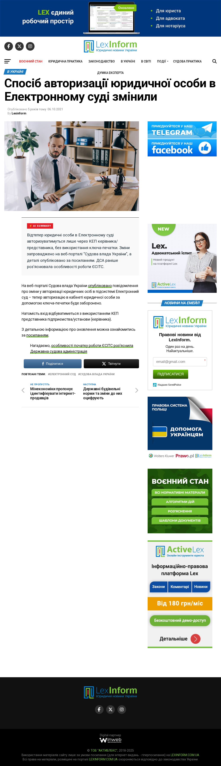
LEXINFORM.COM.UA (185, 755)
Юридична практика (65, 61)
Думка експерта (110, 73)
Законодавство (101, 61)
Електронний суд (63, 374)
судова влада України (97, 374)
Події (161, 61)
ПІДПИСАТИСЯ (171, 374)
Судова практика (187, 61)
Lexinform (19, 113)
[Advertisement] (182, 190)
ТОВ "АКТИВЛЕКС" (104, 750)
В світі (146, 61)
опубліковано (100, 286)
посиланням (37, 335)
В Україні (128, 61)
